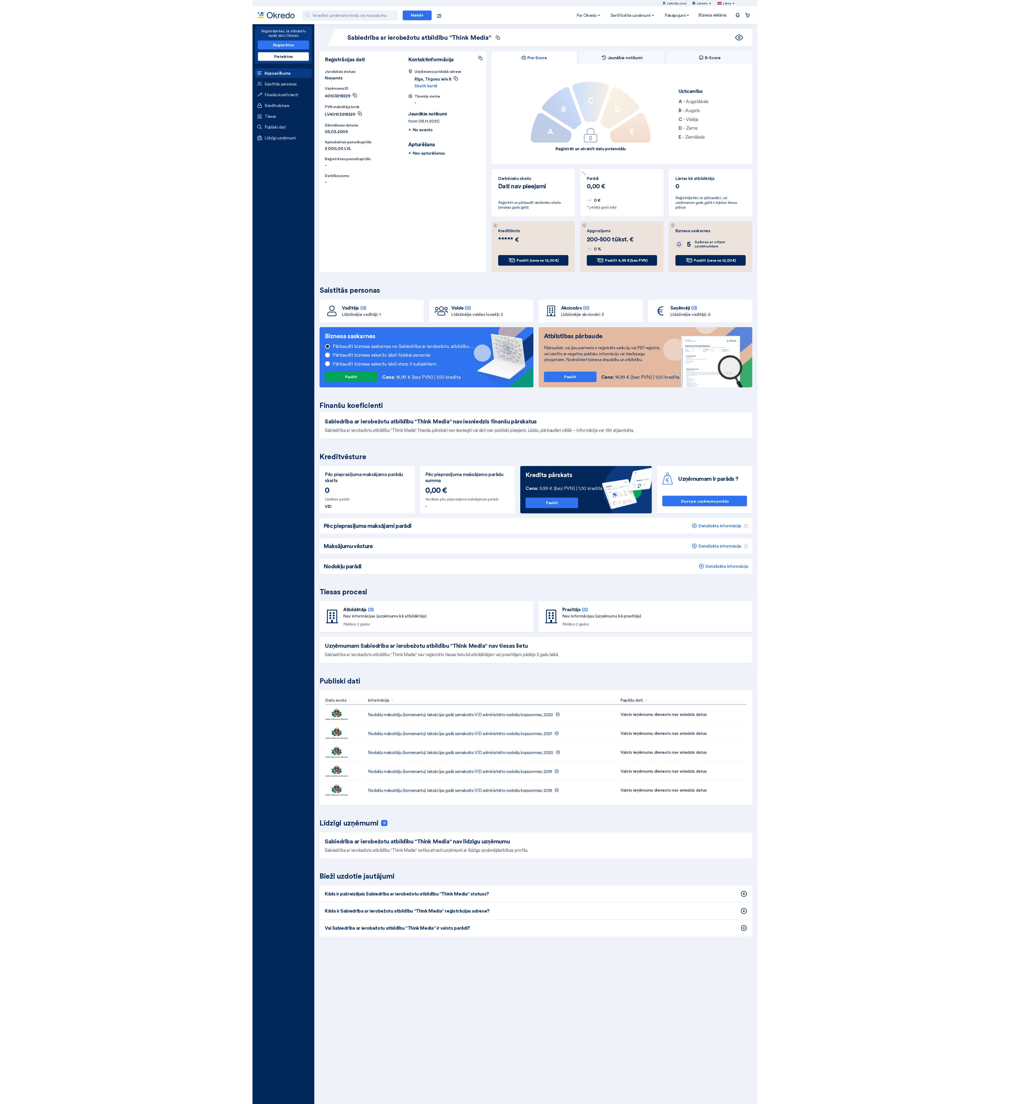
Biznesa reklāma (712, 15)
